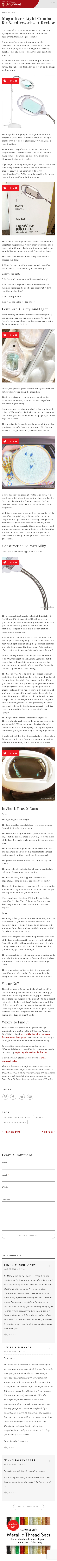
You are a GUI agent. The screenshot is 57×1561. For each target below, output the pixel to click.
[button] (53, 3)
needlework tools (15, 1122)
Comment (6, 1199)
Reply (12, 1335)
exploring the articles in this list (31, 1052)
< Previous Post (11, 1131)
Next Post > (48, 1131)
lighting (40, 1117)
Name (4, 1162)
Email (4, 1174)
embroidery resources (17, 1117)
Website (5, 1187)
